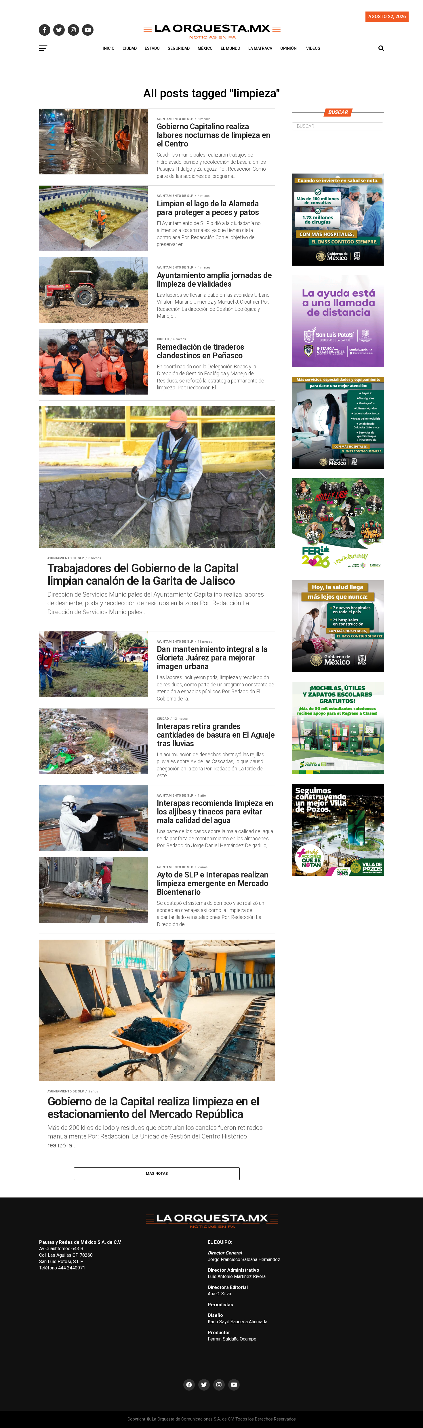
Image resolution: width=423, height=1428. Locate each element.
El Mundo (230, 48)
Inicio (109, 48)
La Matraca (260, 48)
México (205, 48)
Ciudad (130, 48)
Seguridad (179, 48)
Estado (152, 48)
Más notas (157, 1173)
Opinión (288, 48)
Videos (313, 48)
